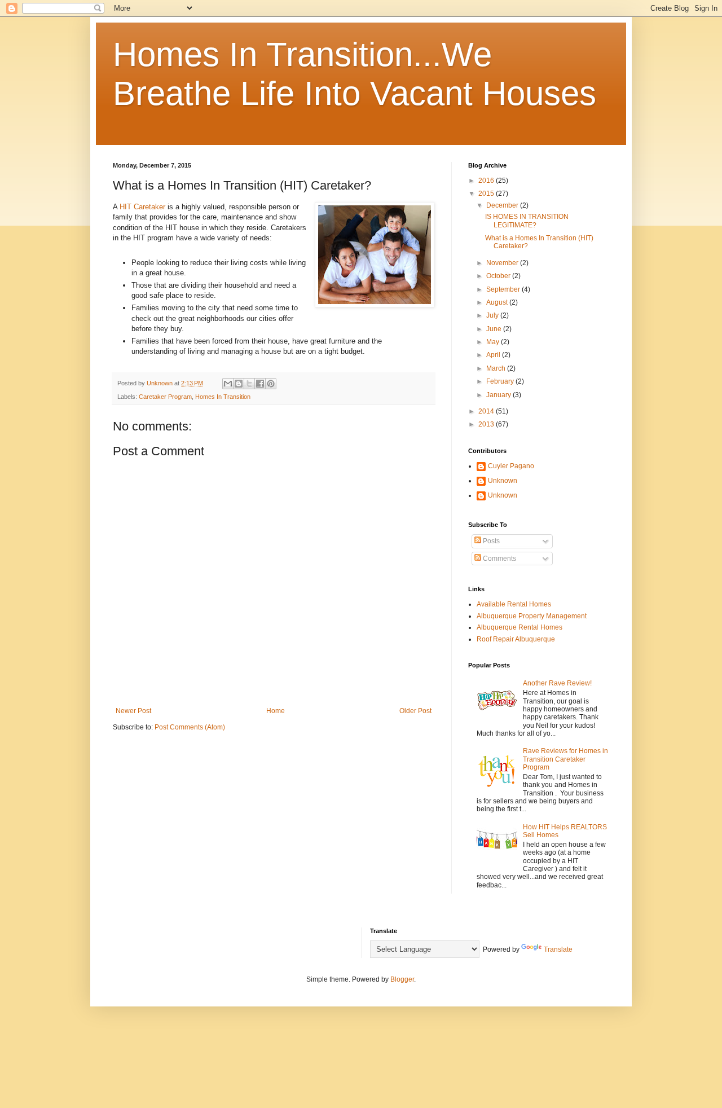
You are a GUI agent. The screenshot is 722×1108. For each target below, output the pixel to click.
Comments (498, 558)
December (503, 205)
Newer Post (133, 711)
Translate (558, 949)
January (499, 395)
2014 (487, 411)
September (504, 289)
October (499, 276)
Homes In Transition (222, 396)
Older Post (415, 711)
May (493, 342)
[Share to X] (249, 383)
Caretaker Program (165, 396)
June (494, 329)
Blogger (402, 979)
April (494, 355)
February (501, 381)
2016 (487, 180)
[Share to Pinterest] (270, 383)
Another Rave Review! (557, 683)
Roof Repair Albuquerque (516, 639)
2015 (487, 193)
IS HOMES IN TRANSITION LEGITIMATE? (527, 220)
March (496, 368)
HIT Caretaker (142, 207)
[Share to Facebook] (260, 383)
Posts (490, 541)
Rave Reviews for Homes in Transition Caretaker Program (565, 759)
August (497, 302)
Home (275, 711)
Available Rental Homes (514, 604)
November (503, 263)
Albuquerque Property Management (532, 616)
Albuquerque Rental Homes (519, 627)
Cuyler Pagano (511, 466)
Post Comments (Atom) (190, 727)
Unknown (502, 481)
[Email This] (228, 383)
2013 (487, 424)
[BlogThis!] (238, 383)
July (493, 315)
